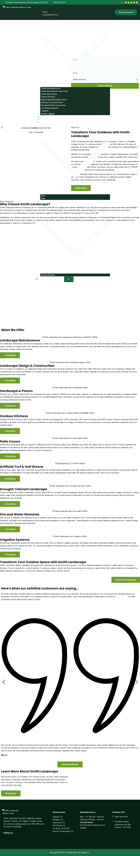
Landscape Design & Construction (54, 91)
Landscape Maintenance (51, 88)
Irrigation (44, 111)
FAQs (43, 198)
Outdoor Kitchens (48, 97)
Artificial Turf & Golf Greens (52, 102)
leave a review (121, 596)
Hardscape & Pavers (49, 94)
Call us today (75, 571)
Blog (43, 196)
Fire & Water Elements (49, 108)
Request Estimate (48, 275)
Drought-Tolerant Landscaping (53, 105)
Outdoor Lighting (47, 114)
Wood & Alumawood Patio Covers (54, 100)
